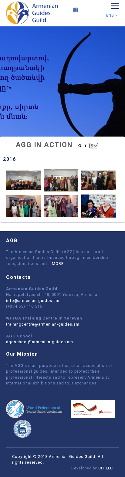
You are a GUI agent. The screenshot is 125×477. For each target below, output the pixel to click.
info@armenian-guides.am (32, 300)
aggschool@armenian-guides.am (39, 342)
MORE (58, 263)
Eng (110, 15)
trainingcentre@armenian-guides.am (42, 324)
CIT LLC (105, 468)
